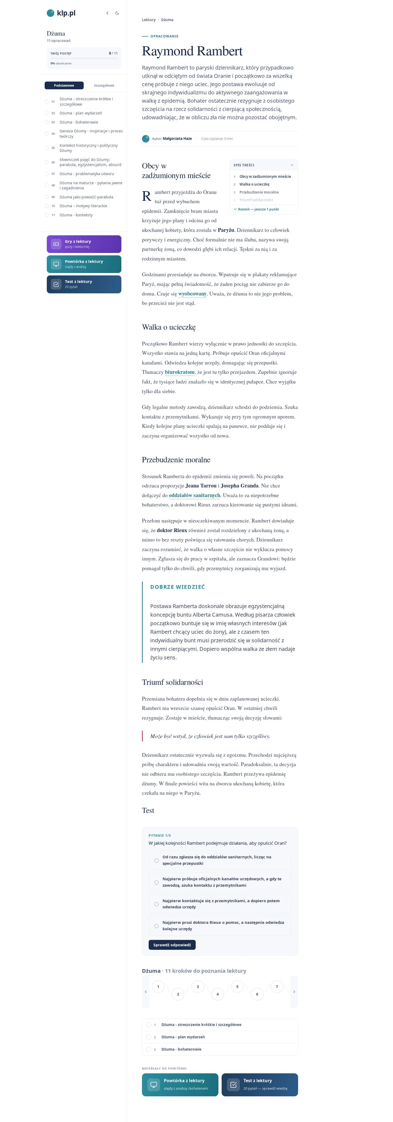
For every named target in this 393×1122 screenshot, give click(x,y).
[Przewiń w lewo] (145, 992)
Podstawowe (64, 85)
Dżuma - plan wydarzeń (81, 113)
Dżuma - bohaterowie (79, 122)
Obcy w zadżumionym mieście (265, 176)
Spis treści (244, 165)
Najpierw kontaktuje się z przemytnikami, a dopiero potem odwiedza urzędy (221, 904)
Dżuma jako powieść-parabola (86, 196)
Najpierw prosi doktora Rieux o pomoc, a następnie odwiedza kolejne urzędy (223, 925)
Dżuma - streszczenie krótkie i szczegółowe (86, 101)
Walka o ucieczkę (254, 184)
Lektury (149, 19)
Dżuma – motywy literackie (83, 205)
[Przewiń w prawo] (294, 992)
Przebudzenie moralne (259, 192)
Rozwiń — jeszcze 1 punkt (258, 209)
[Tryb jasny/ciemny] (117, 13)
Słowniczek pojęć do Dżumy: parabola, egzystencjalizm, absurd (90, 162)
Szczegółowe (104, 85)
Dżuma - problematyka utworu (87, 173)
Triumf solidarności (256, 200)
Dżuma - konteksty (76, 214)
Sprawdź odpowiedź (172, 944)
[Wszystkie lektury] (107, 13)
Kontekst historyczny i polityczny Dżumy (89, 148)
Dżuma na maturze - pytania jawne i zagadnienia (91, 185)
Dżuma (167, 19)
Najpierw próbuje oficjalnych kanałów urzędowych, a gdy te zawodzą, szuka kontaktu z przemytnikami (222, 882)
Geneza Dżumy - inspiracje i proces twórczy (91, 134)
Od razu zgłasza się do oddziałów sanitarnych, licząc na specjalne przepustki (217, 860)
